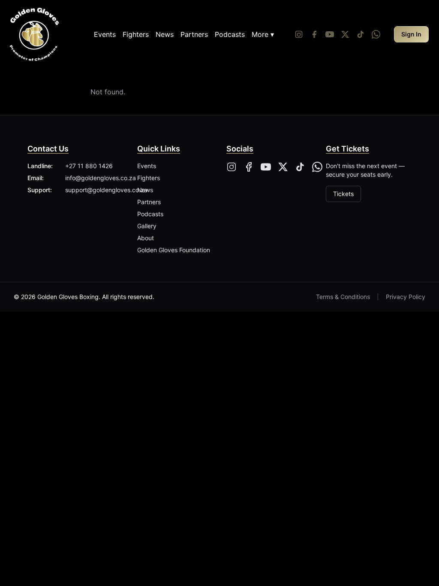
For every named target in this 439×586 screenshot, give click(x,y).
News (165, 34)
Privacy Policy (405, 296)
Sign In (411, 34)
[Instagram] (299, 34)
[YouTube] (329, 34)
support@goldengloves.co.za (106, 189)
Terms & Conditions (343, 296)
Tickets (343, 193)
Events (105, 34)
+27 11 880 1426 (89, 165)
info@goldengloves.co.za (100, 177)
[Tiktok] (360, 34)
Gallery (146, 226)
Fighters (136, 34)
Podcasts (230, 34)
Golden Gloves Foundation (173, 250)
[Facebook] (314, 34)
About (145, 238)
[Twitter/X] (345, 34)
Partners (194, 34)
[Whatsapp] (376, 34)
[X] (283, 167)
